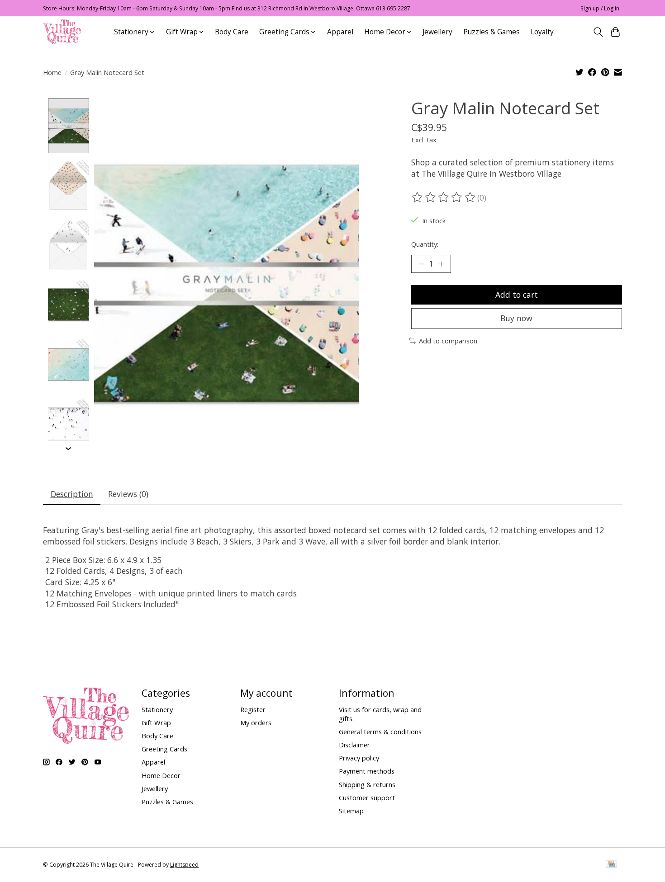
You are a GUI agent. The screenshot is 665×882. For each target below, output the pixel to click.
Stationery (157, 709)
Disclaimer (354, 744)
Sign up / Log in (599, 8)
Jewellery (437, 32)
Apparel (340, 32)
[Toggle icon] (597, 32)
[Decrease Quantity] (421, 264)
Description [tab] (72, 493)
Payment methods (366, 770)
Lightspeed (184, 864)
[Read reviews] (444, 197)
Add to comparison (448, 340)
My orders (255, 722)
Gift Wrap (156, 722)
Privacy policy (359, 757)
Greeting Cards (164, 748)
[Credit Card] (611, 864)
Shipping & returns (367, 784)
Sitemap (351, 810)
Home (52, 72)
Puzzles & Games (491, 32)
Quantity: (424, 244)
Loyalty (542, 32)
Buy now (516, 318)
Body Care (231, 32)
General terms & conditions (380, 731)
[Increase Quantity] (441, 264)
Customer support (367, 797)
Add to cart (516, 294)
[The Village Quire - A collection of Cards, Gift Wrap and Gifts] (62, 31)
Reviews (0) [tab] (128, 493)
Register (253, 709)
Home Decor (161, 775)
